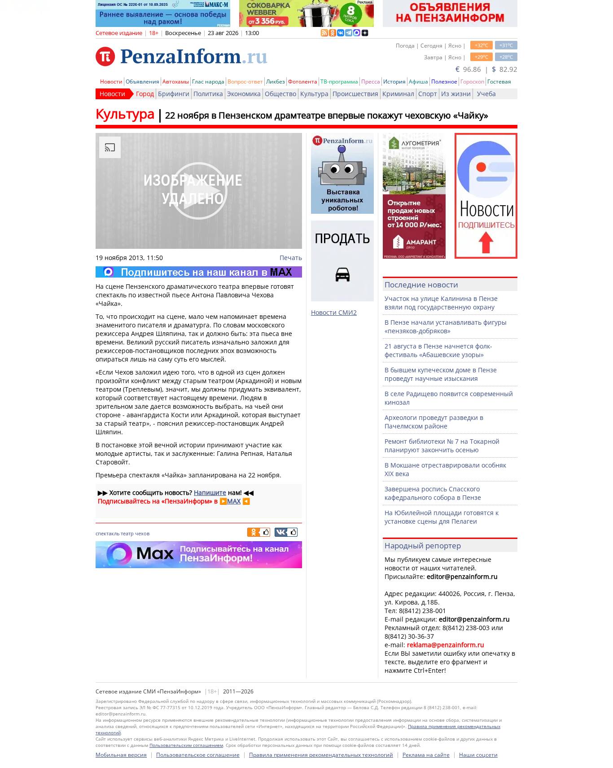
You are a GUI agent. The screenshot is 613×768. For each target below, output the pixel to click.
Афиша (418, 81)
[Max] (199, 272)
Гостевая (499, 81)
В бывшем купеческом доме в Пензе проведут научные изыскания (441, 374)
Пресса (370, 81)
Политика (208, 93)
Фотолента (302, 81)
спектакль (107, 533)
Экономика (244, 93)
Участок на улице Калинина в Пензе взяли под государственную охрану (441, 302)
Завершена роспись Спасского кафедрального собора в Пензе (433, 493)
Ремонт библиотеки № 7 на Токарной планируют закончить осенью (442, 445)
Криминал (398, 93)
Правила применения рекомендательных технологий (321, 755)
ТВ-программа (339, 81)
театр (127, 533)
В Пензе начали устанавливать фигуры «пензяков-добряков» (446, 326)
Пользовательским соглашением (186, 745)
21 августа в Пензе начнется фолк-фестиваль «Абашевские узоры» (438, 350)
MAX (234, 501)
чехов (142, 533)
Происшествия (355, 93)
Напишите (210, 492)
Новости (111, 81)
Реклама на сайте (426, 755)
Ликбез (275, 81)
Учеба (486, 93)
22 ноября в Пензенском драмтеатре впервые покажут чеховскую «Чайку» (326, 115)
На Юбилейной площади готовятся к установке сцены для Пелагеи (442, 516)
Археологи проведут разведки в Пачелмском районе (434, 421)
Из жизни (456, 93)
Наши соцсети (478, 755)
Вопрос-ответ (245, 81)
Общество (280, 93)
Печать (291, 257)
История (394, 81)
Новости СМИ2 (334, 312)
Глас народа (208, 81)
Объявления (142, 81)
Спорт (427, 93)
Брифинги (173, 93)
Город (145, 93)
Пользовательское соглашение (198, 755)
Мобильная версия (121, 755)
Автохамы (175, 81)
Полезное (444, 81)
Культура (314, 93)
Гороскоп (472, 81)
